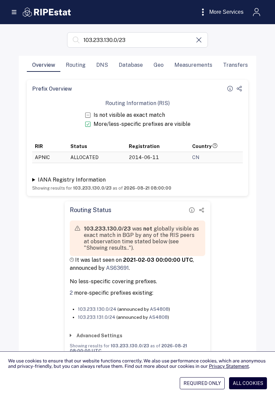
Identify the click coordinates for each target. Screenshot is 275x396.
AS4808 (159, 309)
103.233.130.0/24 (97, 309)
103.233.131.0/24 (96, 317)
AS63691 (117, 268)
